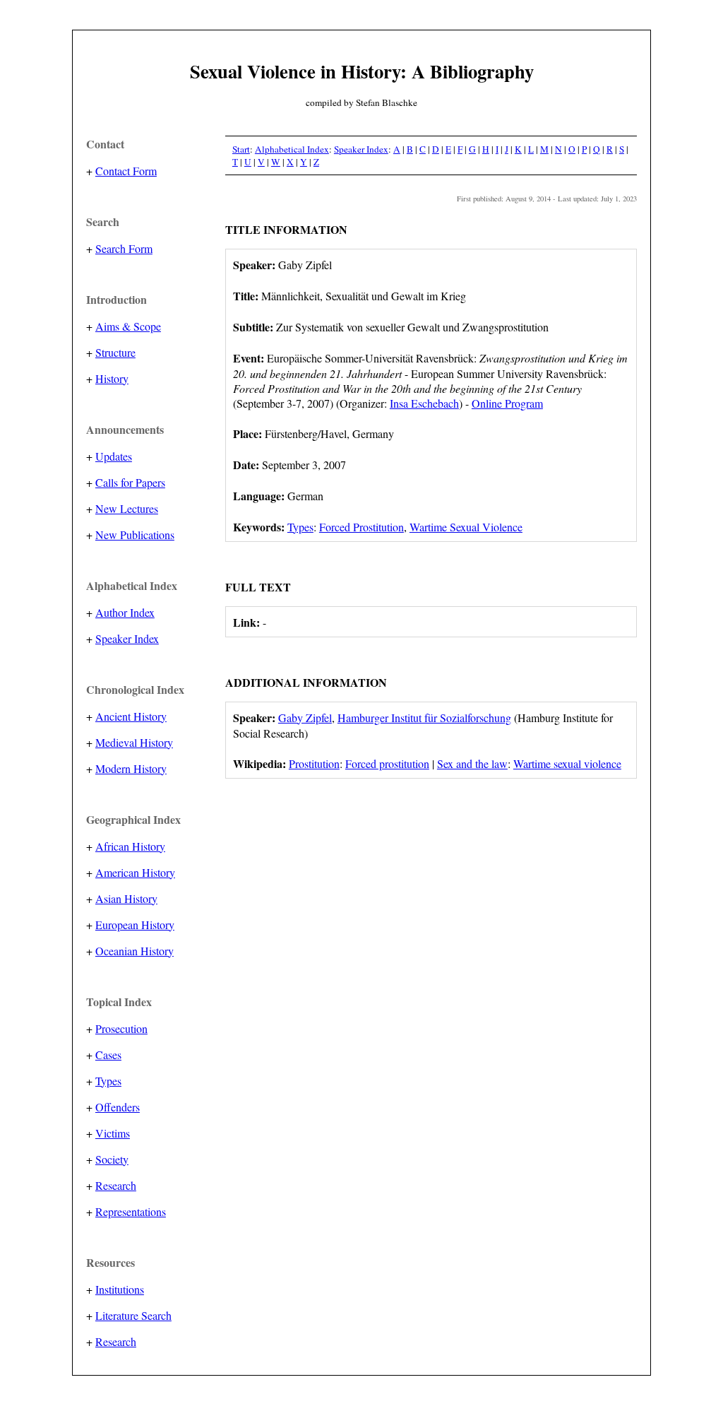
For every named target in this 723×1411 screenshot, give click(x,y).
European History (134, 924)
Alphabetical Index (292, 149)
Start (241, 149)
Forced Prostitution (361, 526)
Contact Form (126, 170)
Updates (113, 456)
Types (108, 1080)
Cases (108, 1054)
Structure (115, 352)
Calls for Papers (130, 482)
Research (115, 1185)
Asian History (126, 898)
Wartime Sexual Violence (466, 526)
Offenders (117, 1106)
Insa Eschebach (424, 403)
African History (130, 846)
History (112, 378)
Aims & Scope (128, 326)
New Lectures (126, 508)
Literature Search (133, 1315)
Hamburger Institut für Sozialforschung (424, 717)
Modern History (131, 768)
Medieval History (134, 742)
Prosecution (121, 1028)
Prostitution (314, 763)
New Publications (134, 534)
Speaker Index (127, 638)
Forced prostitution (387, 763)
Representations (130, 1211)
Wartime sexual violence (567, 763)
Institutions (119, 1289)
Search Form (124, 248)
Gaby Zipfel (305, 717)
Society (112, 1159)
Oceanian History (134, 950)
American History (135, 872)
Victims (112, 1133)
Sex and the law (472, 763)
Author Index (125, 612)
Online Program (507, 403)
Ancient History (131, 716)
